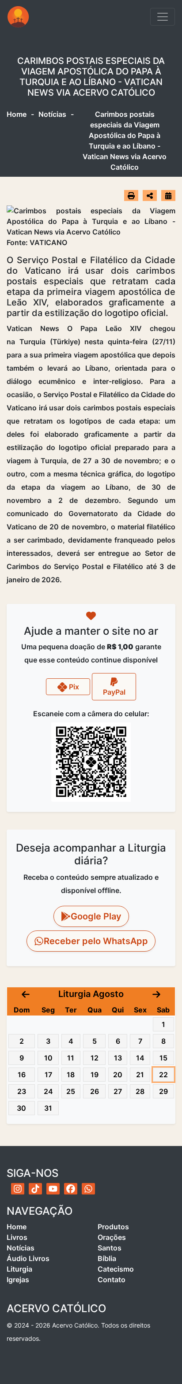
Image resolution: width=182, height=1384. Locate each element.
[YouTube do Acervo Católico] (53, 1188)
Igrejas (18, 1279)
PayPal (114, 692)
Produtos (113, 1226)
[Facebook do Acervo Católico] (70, 1188)
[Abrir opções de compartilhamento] (149, 195)
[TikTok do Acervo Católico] (35, 1188)
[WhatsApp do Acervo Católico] (88, 1188)
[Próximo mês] (156, 994)
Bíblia (107, 1258)
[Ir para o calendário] (168, 195)
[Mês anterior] (25, 994)
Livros (17, 1237)
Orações (112, 1237)
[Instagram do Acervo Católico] (17, 1188)
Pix (73, 686)
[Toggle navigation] (162, 17)
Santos (109, 1247)
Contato (111, 1279)
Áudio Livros (28, 1258)
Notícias (52, 114)
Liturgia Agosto (91, 994)
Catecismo (116, 1269)
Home (17, 114)
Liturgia (19, 1269)
